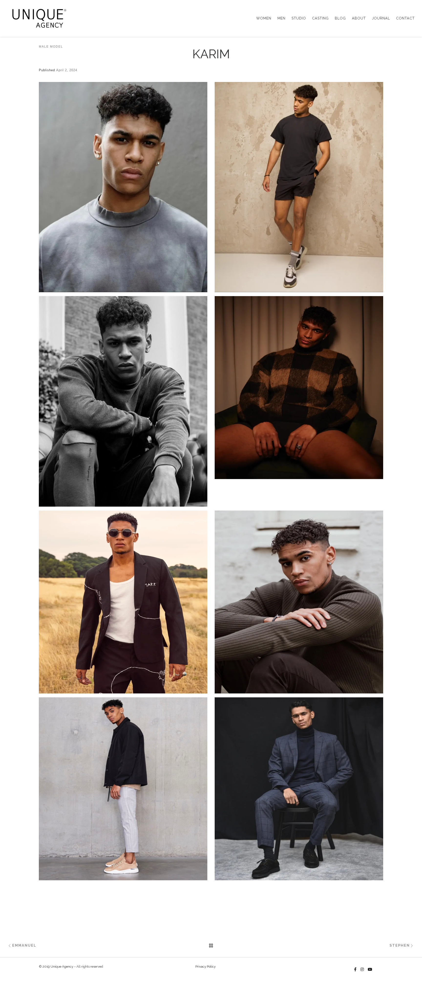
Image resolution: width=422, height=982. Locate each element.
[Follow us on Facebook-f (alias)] (355, 969)
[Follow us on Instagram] (362, 969)
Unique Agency (62, 966)
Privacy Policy (205, 966)
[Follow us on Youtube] (370, 969)
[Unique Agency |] (37, 17)
